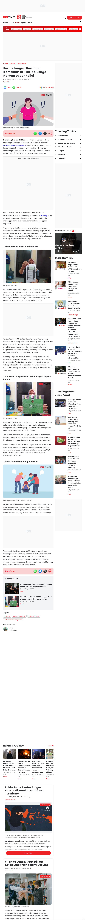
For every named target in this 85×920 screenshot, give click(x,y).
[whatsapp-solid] (35, 133)
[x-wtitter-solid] (45, 133)
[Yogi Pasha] (5, 629)
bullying (43, 215)
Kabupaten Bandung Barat (14, 145)
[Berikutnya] (54, 735)
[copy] (50, 133)
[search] (65, 18)
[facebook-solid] (40, 133)
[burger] (80, 21)
